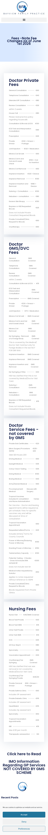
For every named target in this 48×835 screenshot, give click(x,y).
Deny (24, 821)
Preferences (24, 829)
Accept (24, 814)
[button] (24, 20)
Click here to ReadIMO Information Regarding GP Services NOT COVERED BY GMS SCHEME (24, 763)
